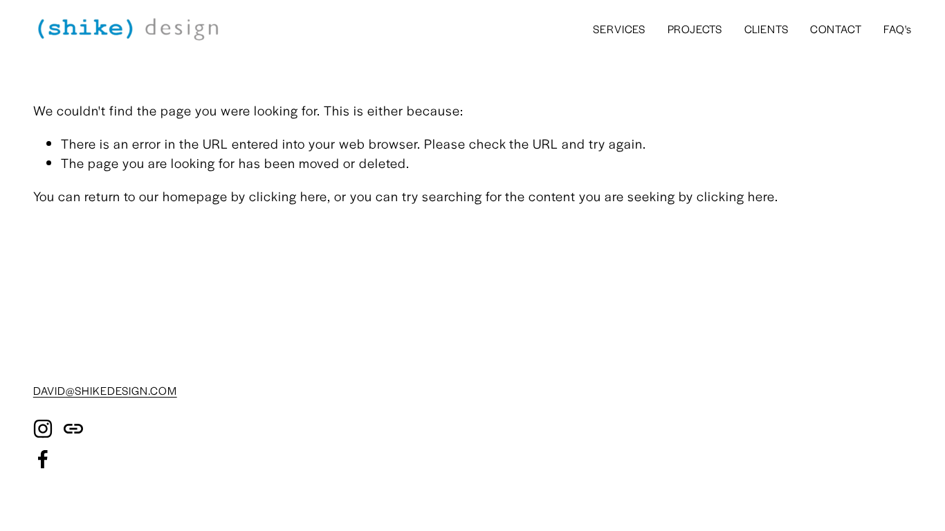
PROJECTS (695, 29)
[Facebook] (43, 459)
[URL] (73, 428)
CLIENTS (766, 29)
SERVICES (619, 29)
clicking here (288, 196)
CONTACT (836, 29)
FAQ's (897, 29)
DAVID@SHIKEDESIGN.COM (105, 390)
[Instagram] (43, 428)
